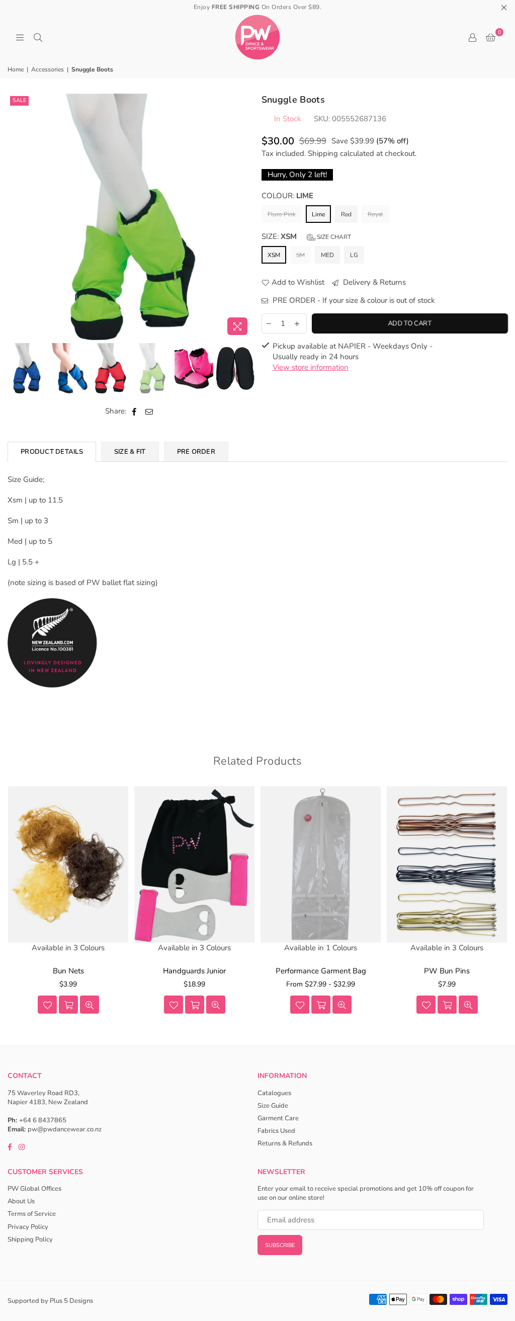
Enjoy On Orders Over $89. (258, 7)
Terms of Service (32, 1213)
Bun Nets (68, 971)
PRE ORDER (196, 451)
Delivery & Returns (373, 282)
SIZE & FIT (130, 451)
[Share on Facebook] (134, 411)
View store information (311, 367)
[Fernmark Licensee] (53, 698)
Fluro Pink (282, 214)
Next (245, 216)
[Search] (38, 37)
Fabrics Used (276, 1130)
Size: (306, 236)
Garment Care (278, 1118)
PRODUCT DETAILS (52, 451)
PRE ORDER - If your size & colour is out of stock (353, 300)
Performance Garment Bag (321, 971)
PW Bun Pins (447, 971)
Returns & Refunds (285, 1143)
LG (354, 255)
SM (300, 255)
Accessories (47, 69)
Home (16, 69)
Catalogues (274, 1093)
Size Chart (333, 237)
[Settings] (472, 37)
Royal (375, 214)
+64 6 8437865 (42, 1120)
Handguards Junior (194, 971)
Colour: (287, 196)
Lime (318, 214)
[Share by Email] (149, 411)
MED (327, 255)
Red (346, 214)
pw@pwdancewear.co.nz (65, 1129)
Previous (16, 216)
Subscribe (280, 1245)
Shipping (323, 153)
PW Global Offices (34, 1188)
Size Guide (273, 1105)
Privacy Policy (28, 1226)
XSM (274, 255)
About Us (21, 1201)
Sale (19, 100)
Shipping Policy (30, 1239)
